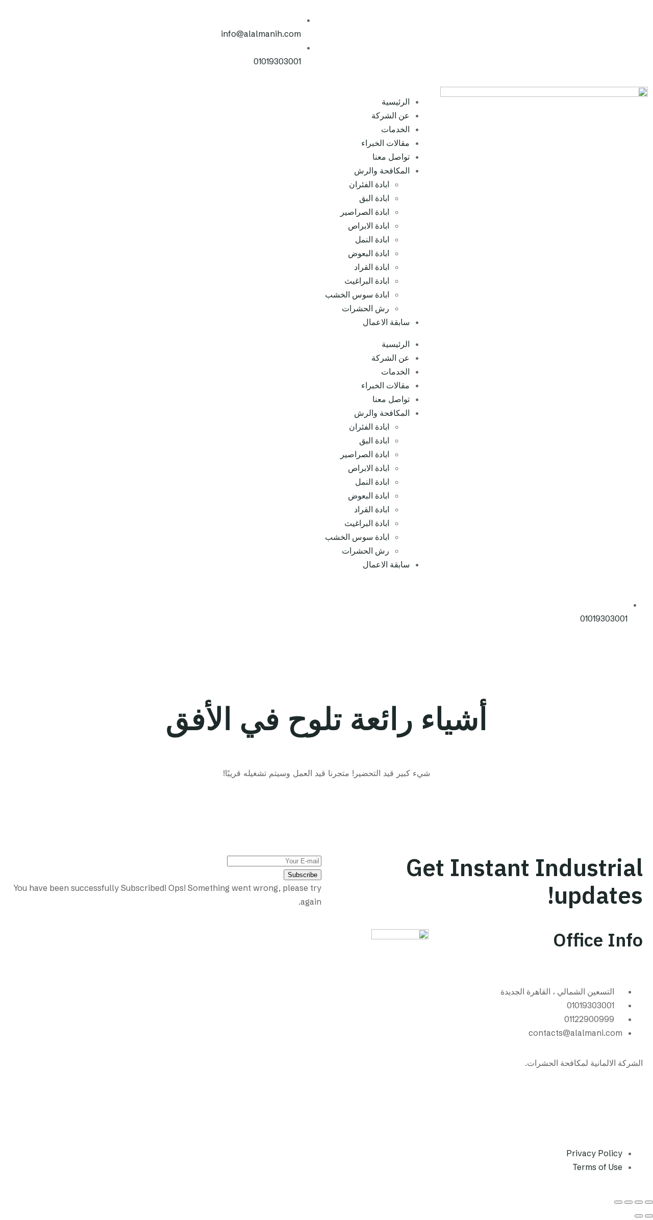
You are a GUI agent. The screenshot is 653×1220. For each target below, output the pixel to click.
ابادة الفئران (369, 184)
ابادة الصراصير (364, 212)
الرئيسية (396, 101)
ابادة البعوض (368, 253)
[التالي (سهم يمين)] (639, 1215)
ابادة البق (374, 198)
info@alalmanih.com (261, 34)
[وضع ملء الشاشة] (639, 1202)
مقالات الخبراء (385, 143)
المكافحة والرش (382, 170)
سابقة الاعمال (386, 322)
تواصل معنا (391, 157)
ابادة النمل (372, 239)
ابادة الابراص (368, 225)
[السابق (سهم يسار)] (649, 1215)
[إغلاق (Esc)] (618, 1202)
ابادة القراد (371, 267)
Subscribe (302, 875)
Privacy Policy (594, 1153)
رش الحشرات (365, 308)
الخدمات (395, 129)
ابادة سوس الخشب (357, 294)
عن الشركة (390, 115)
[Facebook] (630, 1101)
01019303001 (277, 61)
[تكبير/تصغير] (649, 1202)
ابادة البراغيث (366, 281)
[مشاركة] (628, 1202)
